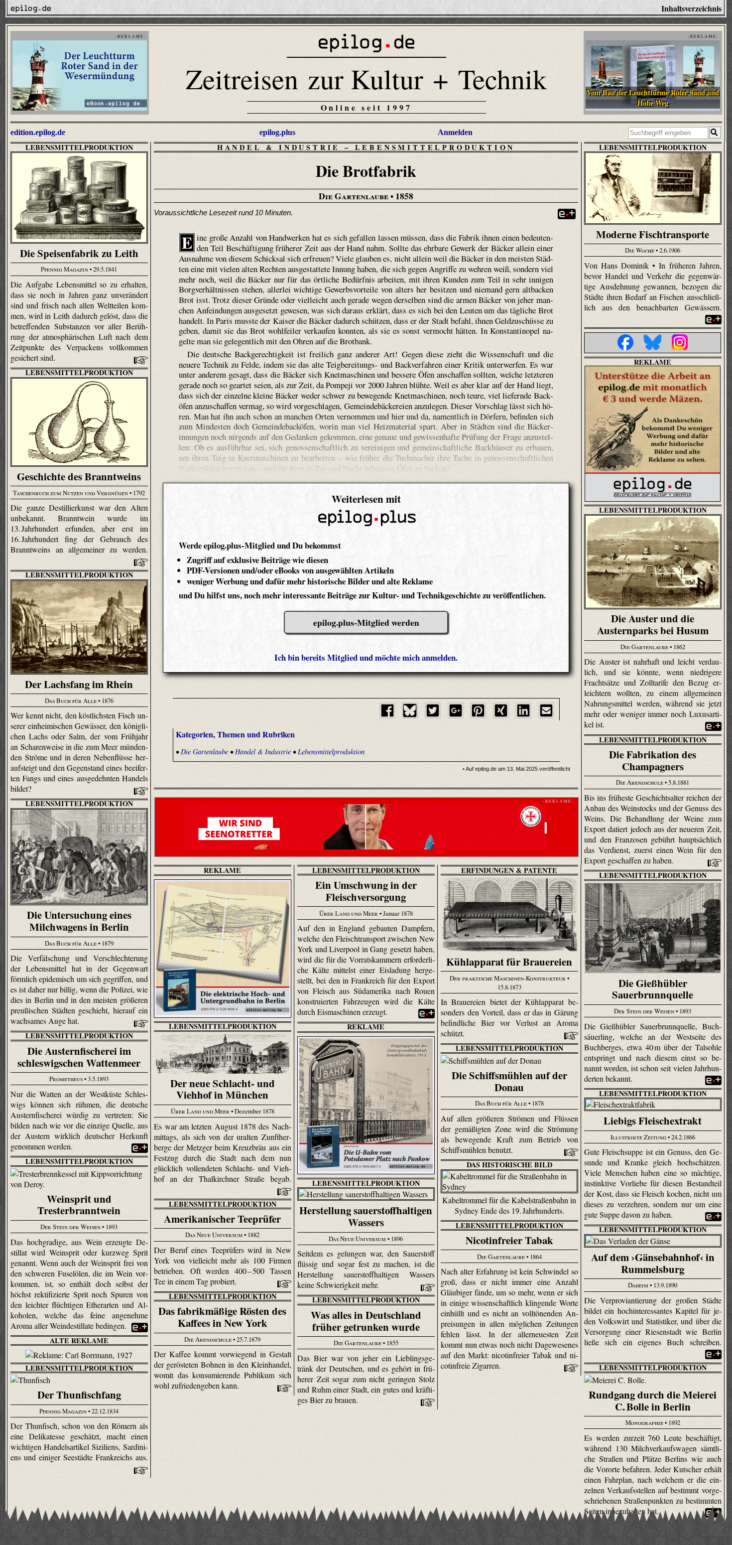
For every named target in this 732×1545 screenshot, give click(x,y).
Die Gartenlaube (204, 751)
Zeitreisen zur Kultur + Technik (366, 78)
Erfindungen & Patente (509, 870)
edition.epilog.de (37, 132)
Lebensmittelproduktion (79, 147)
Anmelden (455, 132)
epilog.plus (277, 132)
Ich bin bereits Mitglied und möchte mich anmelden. (366, 657)
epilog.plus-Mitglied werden (366, 622)
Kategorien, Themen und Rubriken (235, 734)
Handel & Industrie (278, 147)
